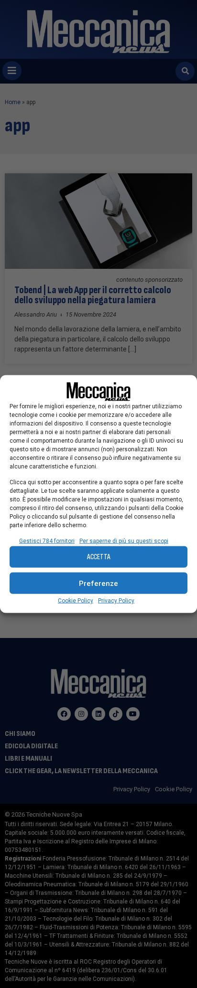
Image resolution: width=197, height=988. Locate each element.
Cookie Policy (75, 600)
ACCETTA (98, 556)
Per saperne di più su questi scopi (123, 541)
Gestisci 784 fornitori (47, 541)
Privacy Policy (116, 600)
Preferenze (98, 583)
